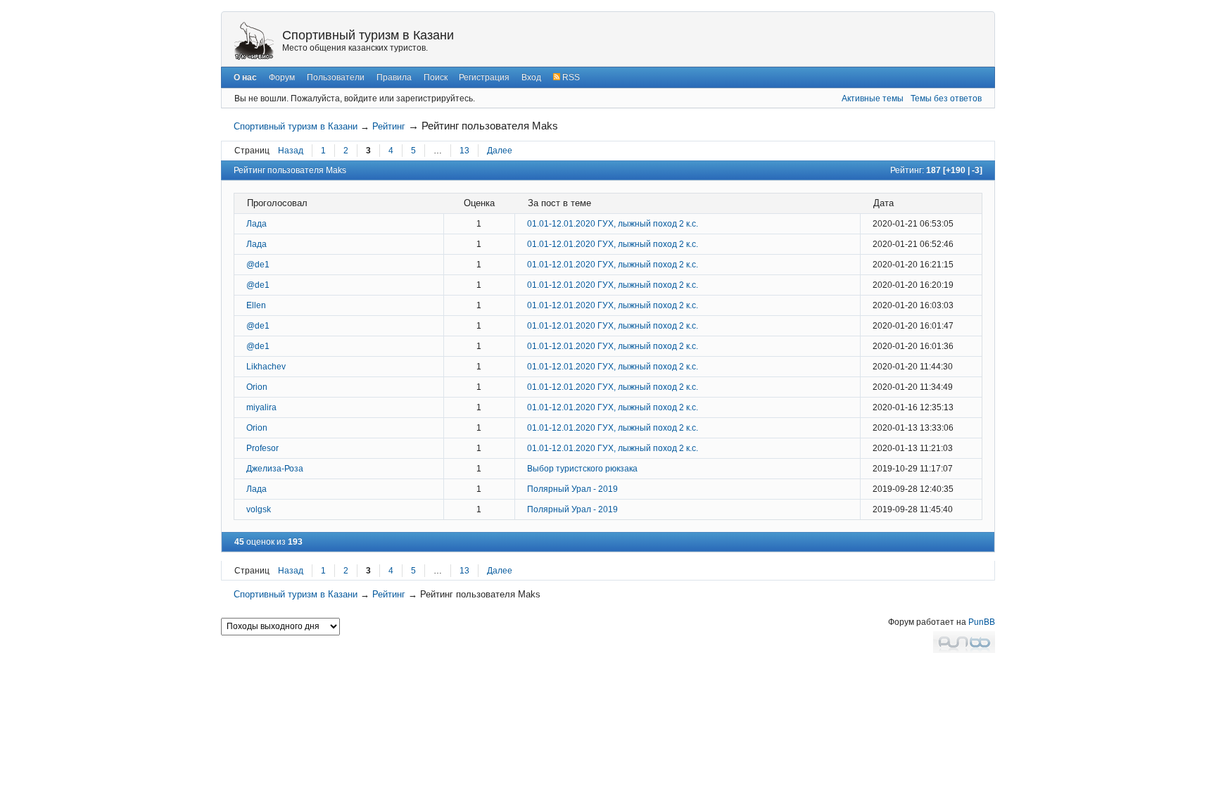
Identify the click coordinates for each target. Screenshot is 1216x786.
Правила (394, 77)
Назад (290, 151)
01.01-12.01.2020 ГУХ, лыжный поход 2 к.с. (612, 224)
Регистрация (484, 77)
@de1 (258, 265)
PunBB (981, 622)
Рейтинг (388, 126)
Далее (499, 151)
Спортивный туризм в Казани (368, 35)
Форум (282, 77)
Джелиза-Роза (274, 469)
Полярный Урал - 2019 (572, 489)
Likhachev (266, 367)
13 (464, 151)
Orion (256, 387)
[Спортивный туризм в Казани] (254, 40)
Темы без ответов (946, 98)
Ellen (256, 305)
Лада (256, 224)
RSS (570, 77)
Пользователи (336, 77)
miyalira (261, 407)
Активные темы (873, 98)
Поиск (436, 77)
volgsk (258, 509)
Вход (531, 77)
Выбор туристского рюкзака (582, 469)
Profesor (262, 448)
